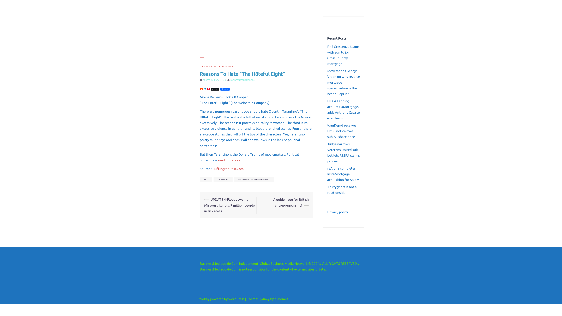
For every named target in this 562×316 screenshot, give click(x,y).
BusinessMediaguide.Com (227, 6)
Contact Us (317, 10)
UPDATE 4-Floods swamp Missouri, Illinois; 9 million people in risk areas (229, 205)
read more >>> (229, 160)
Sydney (264, 299)
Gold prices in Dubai (347, 7)
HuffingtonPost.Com (228, 169)
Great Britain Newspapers (296, 10)
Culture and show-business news (300, 7)
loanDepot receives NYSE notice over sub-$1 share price (341, 131)
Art (206, 179)
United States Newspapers (269, 10)
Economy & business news (269, 7)
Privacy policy (337, 212)
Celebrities (223, 179)
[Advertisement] (256, 37)
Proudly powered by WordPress (221, 299)
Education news (327, 7)
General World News (217, 66)
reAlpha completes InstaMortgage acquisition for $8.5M (343, 174)
